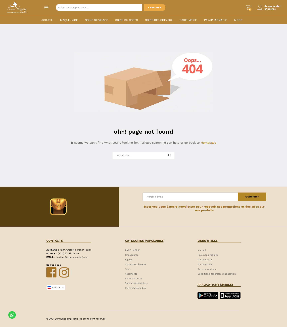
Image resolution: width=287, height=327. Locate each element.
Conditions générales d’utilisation (216, 273)
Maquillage (69, 20)
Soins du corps (126, 20)
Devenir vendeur (206, 269)
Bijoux (128, 259)
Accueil (47, 20)
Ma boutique (204, 264)
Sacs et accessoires (136, 283)
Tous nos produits (207, 255)
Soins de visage (96, 20)
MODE (238, 20)
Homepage (208, 142)
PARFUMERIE (188, 20)
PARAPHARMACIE (215, 20)
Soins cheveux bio (135, 288)
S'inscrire (270, 8)
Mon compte (204, 259)
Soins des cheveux (159, 20)
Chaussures (131, 255)
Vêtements (131, 273)
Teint (128, 269)
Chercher (154, 7)
